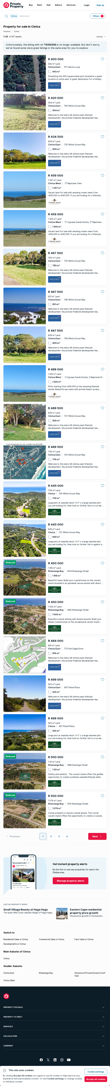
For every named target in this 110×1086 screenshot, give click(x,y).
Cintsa (16, 31)
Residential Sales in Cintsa (15, 939)
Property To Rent (12, 1017)
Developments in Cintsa (14, 944)
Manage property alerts (70, 880)
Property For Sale (13, 1007)
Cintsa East (8, 973)
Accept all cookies (95, 1079)
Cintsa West (9, 980)
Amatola (6, 31)
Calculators (10, 1036)
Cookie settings (96, 1071)
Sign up (100, 5)
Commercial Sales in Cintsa (51, 939)
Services (8, 1026)
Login (87, 5)
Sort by (100, 37)
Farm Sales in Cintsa (83, 939)
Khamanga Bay (46, 973)
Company (8, 1046)
